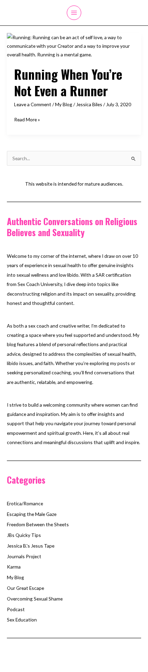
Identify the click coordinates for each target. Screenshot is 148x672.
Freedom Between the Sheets (38, 524)
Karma (14, 567)
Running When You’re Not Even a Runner (68, 82)
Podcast (16, 609)
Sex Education (22, 620)
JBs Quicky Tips (24, 535)
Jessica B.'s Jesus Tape (30, 546)
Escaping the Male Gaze (31, 514)
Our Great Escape (25, 588)
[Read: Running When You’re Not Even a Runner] (74, 45)
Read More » (27, 120)
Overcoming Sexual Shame (35, 599)
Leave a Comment (32, 104)
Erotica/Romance (25, 503)
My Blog (63, 104)
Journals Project (24, 556)
